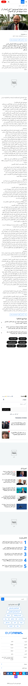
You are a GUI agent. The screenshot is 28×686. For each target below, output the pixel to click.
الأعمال (25, 645)
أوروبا (26, 642)
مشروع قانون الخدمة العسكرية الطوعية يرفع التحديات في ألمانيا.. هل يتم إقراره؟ (17, 332)
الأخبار (23, 6)
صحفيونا (25, 657)
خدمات (25, 664)
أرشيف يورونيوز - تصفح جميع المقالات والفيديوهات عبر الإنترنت (7, 658)
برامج (12, 654)
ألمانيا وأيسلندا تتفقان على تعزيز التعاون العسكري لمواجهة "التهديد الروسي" (16, 322)
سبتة (6, 619)
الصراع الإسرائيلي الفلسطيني (14, 612)
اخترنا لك (24, 468)
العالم (20, 6)
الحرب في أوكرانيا (17, 615)
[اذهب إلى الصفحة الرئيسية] (22, 2)
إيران (15, 622)
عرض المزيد (24, 668)
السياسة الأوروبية (12, 342)
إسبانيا (8, 615)
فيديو (26, 654)
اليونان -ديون (22, 342)
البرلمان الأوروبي (22, 346)
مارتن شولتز (22, 339)
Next (26, 648)
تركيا (18, 626)
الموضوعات (24, 638)
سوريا (21, 622)
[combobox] (14, 599)
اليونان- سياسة (11, 346)
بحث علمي (7, 622)
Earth (12, 645)
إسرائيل (12, 619)
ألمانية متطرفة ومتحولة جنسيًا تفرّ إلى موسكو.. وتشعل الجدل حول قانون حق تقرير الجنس (16, 327)
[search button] (2, 599)
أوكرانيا (10, 626)
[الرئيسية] (26, 6)
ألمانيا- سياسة (13, 339)
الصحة (12, 648)
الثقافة (12, 651)
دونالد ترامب (20, 619)
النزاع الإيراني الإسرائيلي (14, 608)
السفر (26, 651)
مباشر (3, 1)
